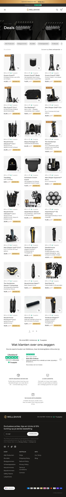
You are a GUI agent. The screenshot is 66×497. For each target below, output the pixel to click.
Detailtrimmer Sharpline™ (50, 248)
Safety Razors (8, 473)
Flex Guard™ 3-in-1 (10, 107)
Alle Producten (9, 455)
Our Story (38, 455)
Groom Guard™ (9, 75)
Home (5, 23)
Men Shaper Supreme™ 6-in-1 (53, 178)
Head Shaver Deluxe (31, 212)
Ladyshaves (8, 477)
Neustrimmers (9, 467)
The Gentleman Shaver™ (50, 143)
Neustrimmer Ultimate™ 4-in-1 (9, 213)
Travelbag (7, 177)
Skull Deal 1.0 (49, 283)
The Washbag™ (29, 107)
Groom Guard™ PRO (52, 75)
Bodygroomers (9, 461)
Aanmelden (33, 434)
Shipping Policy (24, 458)
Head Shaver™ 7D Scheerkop (51, 213)
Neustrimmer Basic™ (31, 283)
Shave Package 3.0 (31, 142)
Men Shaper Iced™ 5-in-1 (12, 247)
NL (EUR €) (10, 488)
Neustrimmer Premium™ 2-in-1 (10, 318)
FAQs (21, 455)
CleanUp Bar (28, 317)
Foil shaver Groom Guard (30, 178)
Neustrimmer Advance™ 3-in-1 (9, 143)
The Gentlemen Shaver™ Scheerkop (11, 284)
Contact (22, 472)
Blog (36, 458)
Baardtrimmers (9, 470)
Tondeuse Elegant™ (52, 317)
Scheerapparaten (10, 464)
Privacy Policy (24, 464)
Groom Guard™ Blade (32, 75)
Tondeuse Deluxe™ (31, 247)
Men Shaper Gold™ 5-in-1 (53, 108)
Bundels (7, 458)
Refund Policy (24, 461)
